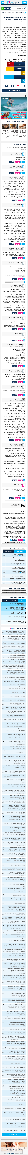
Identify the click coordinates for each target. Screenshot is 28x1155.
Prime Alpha (16, 504)
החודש (5, 600)
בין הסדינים (20, 9)
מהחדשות (23, 149)
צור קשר (22, 1148)
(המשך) (13, 241)
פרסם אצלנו (18, 1148)
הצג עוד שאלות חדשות (14, 1135)
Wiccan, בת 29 (18, 484)
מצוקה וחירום (3, 1148)
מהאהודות (17, 147)
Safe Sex (15, 1149)
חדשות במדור (20, 552)
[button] (25, 96)
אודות (26, 1148)
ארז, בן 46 (19, 153)
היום (22, 600)
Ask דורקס (20, 1149)
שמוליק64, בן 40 (17, 204)
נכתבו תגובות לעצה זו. (14, 282)
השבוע (14, 600)
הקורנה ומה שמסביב (9, 1149)
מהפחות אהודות (10, 147)
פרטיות (8, 1148)
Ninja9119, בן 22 (17, 166)
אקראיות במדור (8, 552)
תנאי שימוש (12, 1148)
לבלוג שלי (7, 540)
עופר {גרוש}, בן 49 (17, 399)
